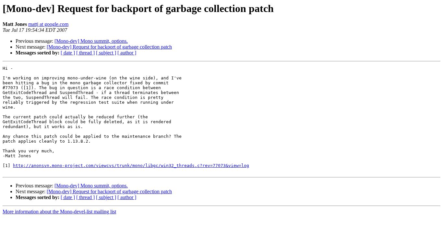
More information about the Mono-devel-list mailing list (59, 211)
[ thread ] (85, 52)
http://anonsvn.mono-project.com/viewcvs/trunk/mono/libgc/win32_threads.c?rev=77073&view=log (131, 165)
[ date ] (68, 52)
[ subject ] (106, 52)
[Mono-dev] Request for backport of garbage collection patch (109, 47)
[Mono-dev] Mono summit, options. (91, 41)
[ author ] (126, 52)
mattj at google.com (48, 24)
